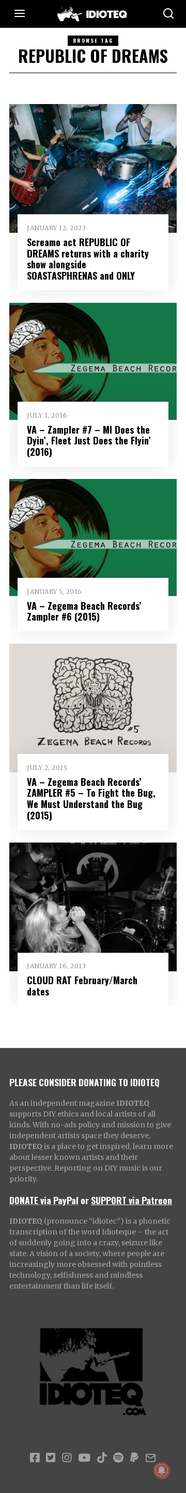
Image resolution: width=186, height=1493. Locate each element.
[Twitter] (50, 1458)
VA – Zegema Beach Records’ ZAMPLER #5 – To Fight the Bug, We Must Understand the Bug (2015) (91, 798)
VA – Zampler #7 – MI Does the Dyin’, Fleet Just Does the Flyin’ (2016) (89, 440)
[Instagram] (66, 1458)
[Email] (151, 1458)
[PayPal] (134, 1458)
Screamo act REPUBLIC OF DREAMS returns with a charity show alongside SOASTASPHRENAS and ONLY (88, 259)
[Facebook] (34, 1458)
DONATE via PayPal (44, 1200)
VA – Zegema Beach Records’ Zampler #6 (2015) (84, 611)
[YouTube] (84, 1458)
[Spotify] (118, 1458)
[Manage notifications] (161, 1470)
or (85, 1200)
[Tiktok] (102, 1458)
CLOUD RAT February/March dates (82, 985)
